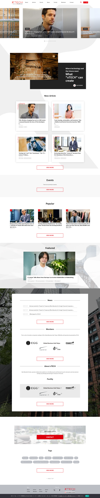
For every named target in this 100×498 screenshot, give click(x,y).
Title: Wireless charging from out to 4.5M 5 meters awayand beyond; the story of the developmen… (32, 121)
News (48, 2)
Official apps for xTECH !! (35, 314)
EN (86, 2)
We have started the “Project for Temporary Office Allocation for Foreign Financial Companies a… (51, 306)
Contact (72, 2)
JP (84, 2)
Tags (46, 491)
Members (63, 2)
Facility (55, 2)
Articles (34, 2)
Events (41, 2)
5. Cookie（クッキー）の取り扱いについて (67, 495)
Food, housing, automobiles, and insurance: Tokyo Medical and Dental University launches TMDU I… (67, 121)
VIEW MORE (50, 167)
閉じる (87, 495)
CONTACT (50, 437)
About (26, 2)
